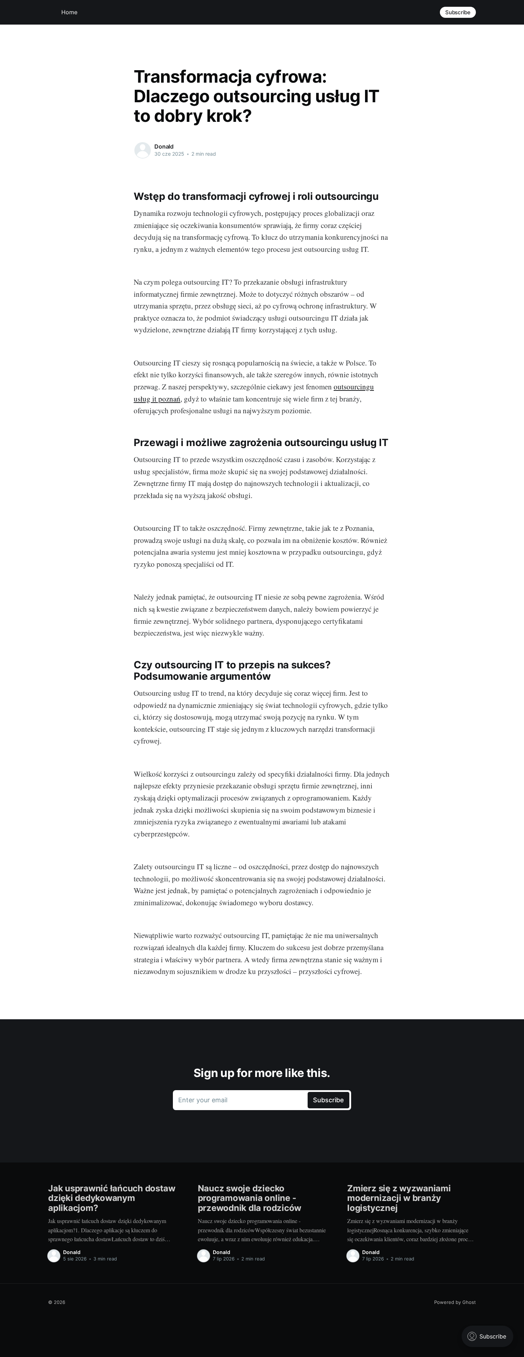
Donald (164, 146)
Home (69, 12)
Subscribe (458, 12)
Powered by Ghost (455, 1302)
